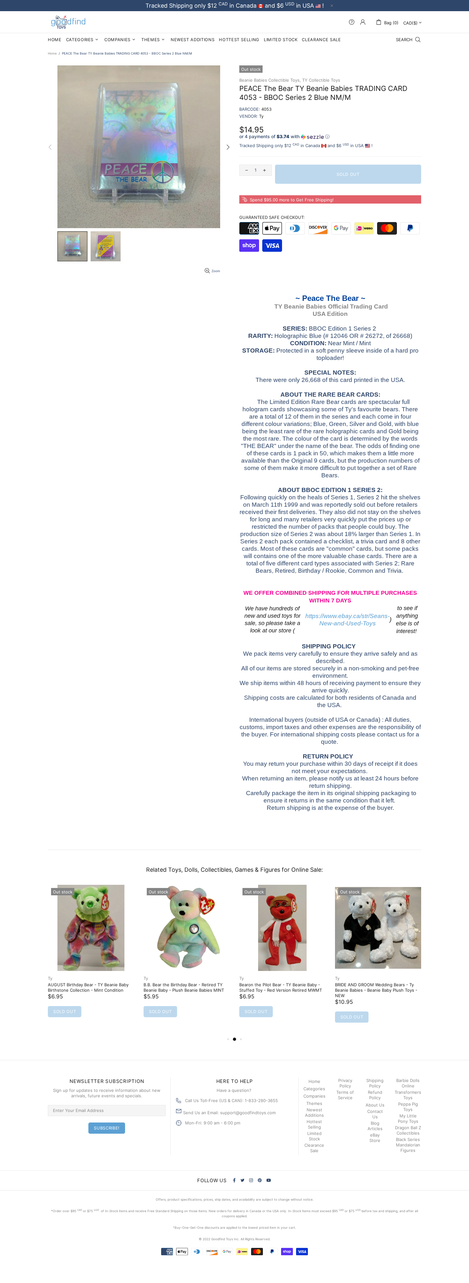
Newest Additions (314, 1112)
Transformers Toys (408, 1095)
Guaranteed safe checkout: (272, 217)
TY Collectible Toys (321, 80)
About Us (375, 1105)
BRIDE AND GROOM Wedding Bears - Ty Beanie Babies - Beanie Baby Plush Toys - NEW (376, 990)
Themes (314, 1103)
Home (52, 53)
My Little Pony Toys (408, 1118)
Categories (314, 1088)
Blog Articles (375, 1126)
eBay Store (374, 1137)
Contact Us (375, 1114)
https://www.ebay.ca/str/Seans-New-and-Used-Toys (347, 620)
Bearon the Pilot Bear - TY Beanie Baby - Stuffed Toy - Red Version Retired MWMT (280, 987)
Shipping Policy (374, 1083)
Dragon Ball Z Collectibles (408, 1130)
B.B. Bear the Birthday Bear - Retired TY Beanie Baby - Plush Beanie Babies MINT (184, 987)
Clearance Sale (314, 1148)
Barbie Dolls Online (408, 1083)
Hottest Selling (314, 1124)
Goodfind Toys (68, 22)
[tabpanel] (91, 957)
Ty (50, 978)
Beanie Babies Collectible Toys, (270, 80)
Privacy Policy (345, 1083)
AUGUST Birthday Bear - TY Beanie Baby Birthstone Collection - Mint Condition (88, 987)
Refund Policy (375, 1095)
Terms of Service (345, 1095)
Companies (314, 1096)
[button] (330, 137)
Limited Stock (314, 1136)
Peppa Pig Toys (408, 1106)
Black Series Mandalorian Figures (408, 1145)
